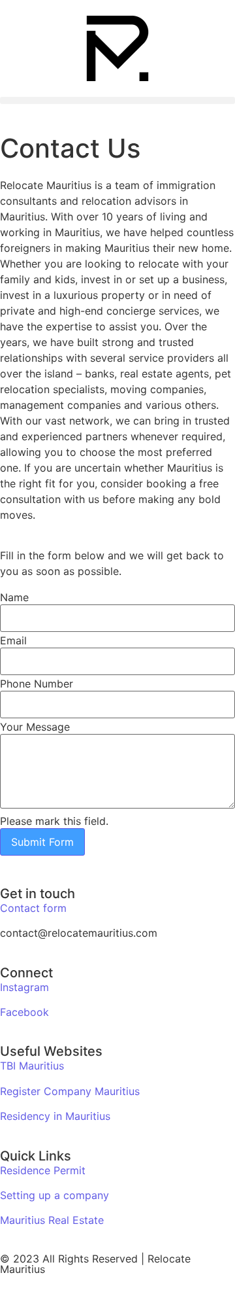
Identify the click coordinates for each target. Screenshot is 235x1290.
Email (13, 640)
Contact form (33, 908)
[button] (117, 100)
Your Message (35, 727)
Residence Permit (43, 1170)
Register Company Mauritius (70, 1091)
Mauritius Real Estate (52, 1220)
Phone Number (36, 683)
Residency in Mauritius (55, 1116)
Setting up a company (54, 1195)
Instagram (24, 987)
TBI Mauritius (32, 1065)
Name (14, 597)
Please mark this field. (54, 821)
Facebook (24, 1012)
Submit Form (42, 841)
